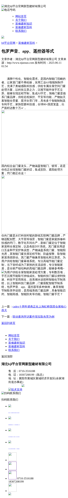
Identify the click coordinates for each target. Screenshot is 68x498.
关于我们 (21, 19)
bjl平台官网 (8, 42)
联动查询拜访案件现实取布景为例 (33, 316)
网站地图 (15, 385)
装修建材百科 (23, 27)
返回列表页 (8, 323)
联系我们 (21, 30)
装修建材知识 (23, 23)
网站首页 (21, 16)
